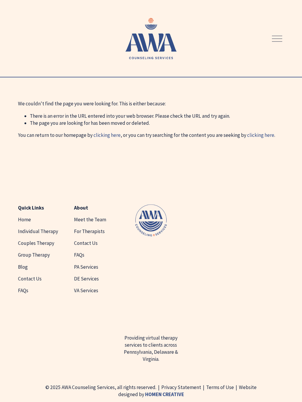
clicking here (107, 135)
